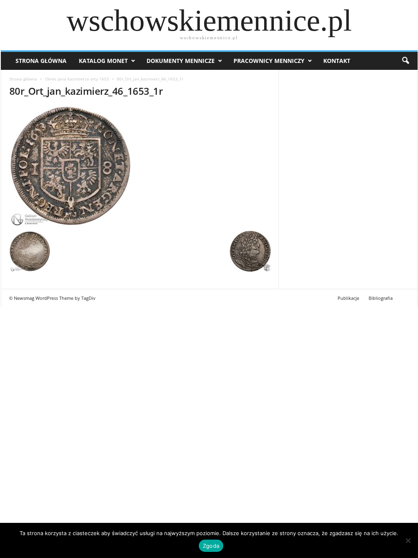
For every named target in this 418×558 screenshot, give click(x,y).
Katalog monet (103, 61)
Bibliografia (381, 298)
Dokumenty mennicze (181, 61)
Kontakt (336, 61)
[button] (405, 61)
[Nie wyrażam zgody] (408, 540)
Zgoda (211, 545)
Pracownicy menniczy (269, 61)
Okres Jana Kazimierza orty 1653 (77, 79)
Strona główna (23, 79)
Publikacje (348, 298)
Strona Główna (41, 61)
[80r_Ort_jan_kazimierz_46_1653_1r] (140, 166)
